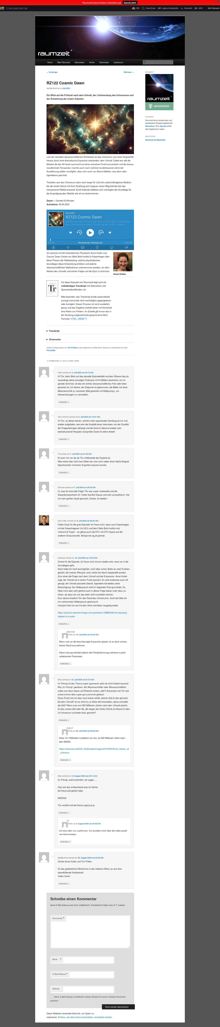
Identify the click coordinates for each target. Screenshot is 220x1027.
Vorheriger (52, 72)
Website (55, 988)
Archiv (92, 62)
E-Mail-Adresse (60, 974)
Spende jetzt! (130, 2)
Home (49, 62)
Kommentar (58, 918)
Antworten (64, 402)
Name (56, 959)
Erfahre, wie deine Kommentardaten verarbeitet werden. (85, 1017)
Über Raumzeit (63, 62)
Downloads (104, 62)
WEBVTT (82, 318)
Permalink (51, 350)
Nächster (129, 72)
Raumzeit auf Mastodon (155, 139)
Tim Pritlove (73, 347)
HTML (73, 318)
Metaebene (150, 126)
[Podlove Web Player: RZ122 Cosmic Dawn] (90, 230)
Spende (163, 126)
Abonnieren (79, 62)
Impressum (118, 62)
